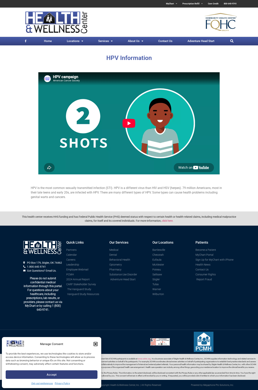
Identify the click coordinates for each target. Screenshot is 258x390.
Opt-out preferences (42, 383)
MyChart (170, 3)
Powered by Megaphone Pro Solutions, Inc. (212, 385)
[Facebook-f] (25, 41)
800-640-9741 (230, 3)
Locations (73, 41)
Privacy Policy (62, 383)
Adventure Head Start (201, 41)
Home (48, 41)
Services (103, 41)
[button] (95, 344)
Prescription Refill (190, 3)
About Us (134, 41)
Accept (52, 374)
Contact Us (165, 41)
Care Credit (213, 3)
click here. (167, 220)
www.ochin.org (144, 359)
